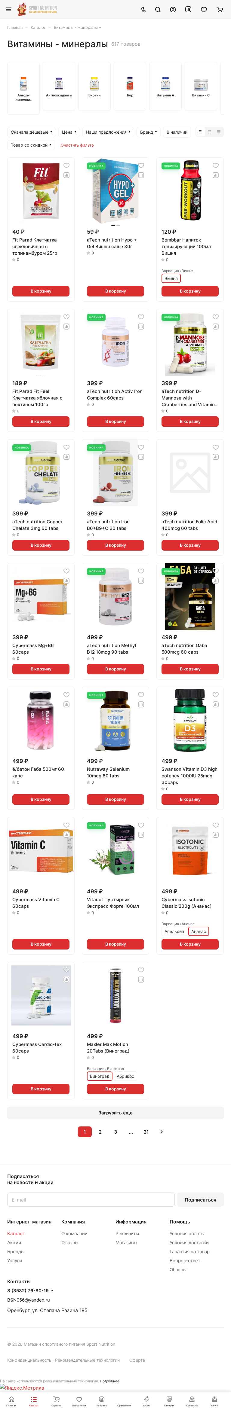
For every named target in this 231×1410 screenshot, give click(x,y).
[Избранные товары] (204, 9)
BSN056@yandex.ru (28, 1300)
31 (146, 1132)
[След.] (161, 1131)
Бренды (15, 1251)
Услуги (14, 1260)
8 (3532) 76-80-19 (28, 1290)
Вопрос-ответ (185, 1260)
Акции (14, 1242)
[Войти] (173, 9)
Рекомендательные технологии (87, 1360)
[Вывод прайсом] (218, 131)
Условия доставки (189, 1242)
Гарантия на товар (190, 1251)
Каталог (16, 1233)
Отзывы (69, 1242)
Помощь (180, 1222)
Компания (73, 1222)
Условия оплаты (187, 1233)
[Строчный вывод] (209, 131)
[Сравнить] (66, 175)
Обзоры (178, 1269)
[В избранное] (66, 166)
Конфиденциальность (29, 1360)
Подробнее (109, 1381)
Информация (131, 1222)
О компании (74, 1233)
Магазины (126, 1242)
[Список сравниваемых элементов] (188, 9)
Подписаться (200, 1200)
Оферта (137, 1360)
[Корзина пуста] (220, 9)
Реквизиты (127, 1233)
